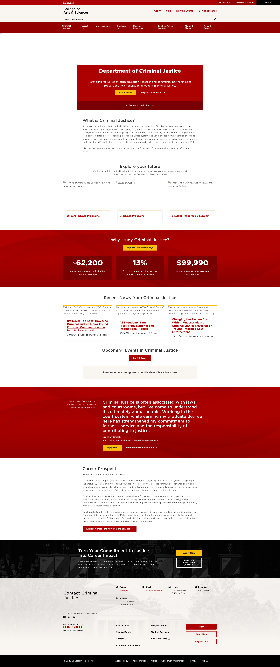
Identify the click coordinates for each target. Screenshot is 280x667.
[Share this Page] (215, 19)
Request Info (201, 641)
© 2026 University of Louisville (78, 661)
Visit (201, 627)
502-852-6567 (125, 590)
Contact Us (121, 639)
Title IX (204, 661)
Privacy (192, 661)
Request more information (140, 447)
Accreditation (139, 661)
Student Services (160, 632)
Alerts (154, 661)
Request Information (152, 92)
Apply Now (112, 447)
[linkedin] (74, 617)
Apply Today (125, 92)
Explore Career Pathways (140, 247)
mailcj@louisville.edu (155, 590)
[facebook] (64, 617)
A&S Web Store (159, 639)
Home (67, 19)
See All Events (140, 358)
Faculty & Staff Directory (141, 105)
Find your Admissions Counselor (189, 562)
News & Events (123, 632)
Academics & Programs (128, 645)
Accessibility (121, 661)
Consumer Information (172, 661)
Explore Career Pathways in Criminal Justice (109, 529)
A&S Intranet (122, 625)
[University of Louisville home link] (68, 2)
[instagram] (69, 617)
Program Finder (159, 625)
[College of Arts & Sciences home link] (73, 627)
